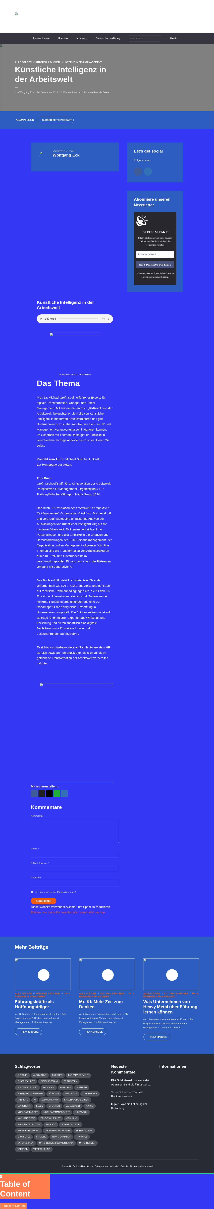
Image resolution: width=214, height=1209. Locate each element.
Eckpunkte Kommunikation (107, 1166)
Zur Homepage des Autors (54, 464)
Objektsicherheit (51, 1118)
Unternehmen (25, 1143)
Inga (114, 1104)
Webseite (36, 877)
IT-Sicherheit (90, 1093)
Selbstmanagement (29, 1130)
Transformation (61, 1137)
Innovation (71, 1093)
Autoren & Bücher (47, 62)
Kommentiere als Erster (96, 92)
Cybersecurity (26, 1081)
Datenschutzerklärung (108, 38)
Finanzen (82, 1087)
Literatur (54, 1106)
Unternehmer (87, 1143)
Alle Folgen (23, 62)
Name (35, 848)
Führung (54, 1093)
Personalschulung (29, 1124)
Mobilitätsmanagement (56, 1112)
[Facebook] (138, 171)
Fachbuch (48, 1087)
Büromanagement (78, 1075)
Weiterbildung (41, 1149)
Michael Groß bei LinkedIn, (83, 459)
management (73, 1106)
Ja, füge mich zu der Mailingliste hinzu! (55, 892)
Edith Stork (70, 1081)
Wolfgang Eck (26, 92)
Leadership (24, 1106)
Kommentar (37, 815)
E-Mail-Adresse (40, 863)
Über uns (63, 38)
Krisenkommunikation (76, 1100)
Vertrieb (23, 1149)
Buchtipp (57, 1075)
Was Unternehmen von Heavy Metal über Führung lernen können (170, 1006)
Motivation (81, 1112)
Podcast (51, 1124)
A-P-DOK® (22, 1075)
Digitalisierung (49, 1081)
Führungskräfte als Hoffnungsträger (34, 1004)
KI (35, 1100)
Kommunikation (49, 1100)
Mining (89, 1106)
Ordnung (71, 1118)
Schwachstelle (71, 1124)
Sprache (41, 1137)
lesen (39, 1106)
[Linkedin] (148, 171)
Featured (65, 1087)
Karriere (23, 1100)
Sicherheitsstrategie (57, 1130)
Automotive (39, 1075)
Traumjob (81, 1137)
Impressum (83, 38)
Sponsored (24, 1137)
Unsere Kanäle (41, 38)
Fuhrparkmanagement (30, 1093)
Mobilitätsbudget (28, 1112)
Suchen (160, 39)
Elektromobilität (27, 1087)
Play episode (30, 1031)
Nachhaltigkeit (26, 1118)
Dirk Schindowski (122, 1080)
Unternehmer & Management (83, 62)
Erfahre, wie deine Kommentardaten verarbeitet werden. (68, 912)
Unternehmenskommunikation (56, 1143)
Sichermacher (84, 1130)
